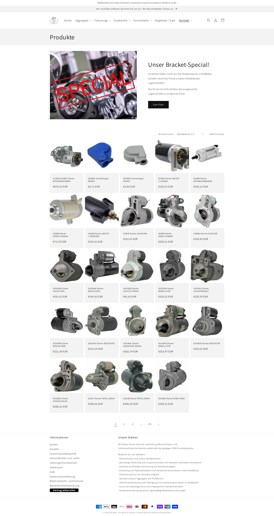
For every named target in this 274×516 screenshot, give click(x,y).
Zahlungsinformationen (63, 463)
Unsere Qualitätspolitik (63, 454)
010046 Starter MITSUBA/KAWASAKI (202, 180)
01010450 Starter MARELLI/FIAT (166, 344)
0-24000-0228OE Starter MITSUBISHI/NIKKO (64, 180)
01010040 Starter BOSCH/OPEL (96, 290)
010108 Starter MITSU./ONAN (136, 398)
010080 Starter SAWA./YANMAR (165, 235)
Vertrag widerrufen (64, 490)
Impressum (56, 467)
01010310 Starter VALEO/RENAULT (201, 290)
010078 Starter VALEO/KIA (135, 233)
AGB (52, 472)
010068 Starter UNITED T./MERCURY (98, 235)
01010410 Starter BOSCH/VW (101, 343)
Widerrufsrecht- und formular (66, 481)
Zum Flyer (158, 104)
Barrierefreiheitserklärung (64, 485)
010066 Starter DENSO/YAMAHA (60, 235)
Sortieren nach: (166, 134)
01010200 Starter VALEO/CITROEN (131, 290)
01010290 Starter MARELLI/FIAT (166, 290)
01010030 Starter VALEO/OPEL (60, 290)
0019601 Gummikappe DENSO (98, 180)
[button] (83, 20)
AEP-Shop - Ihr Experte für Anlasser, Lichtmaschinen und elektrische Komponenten (140, 513)
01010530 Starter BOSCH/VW (206, 343)
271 (150, 424)
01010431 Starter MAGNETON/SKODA (132, 344)
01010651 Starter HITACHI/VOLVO (60, 400)
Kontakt (54, 449)
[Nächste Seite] (158, 424)
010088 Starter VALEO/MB (205, 233)
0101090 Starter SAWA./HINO (171, 398)
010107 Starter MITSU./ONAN (101, 398)
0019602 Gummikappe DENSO (133, 180)
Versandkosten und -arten (64, 458)
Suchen (54, 445)
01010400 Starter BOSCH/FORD (60, 344)
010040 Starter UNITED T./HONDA (168, 180)
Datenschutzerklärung (62, 476)
